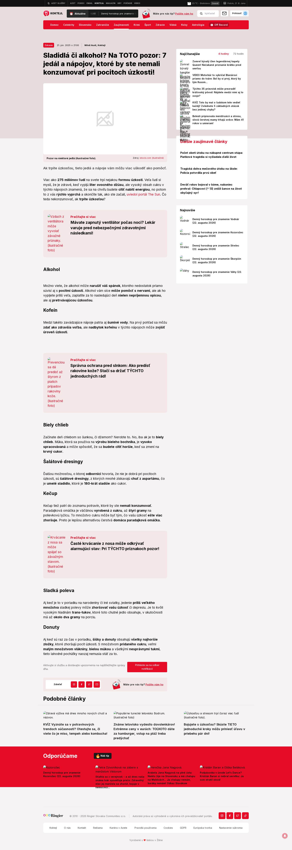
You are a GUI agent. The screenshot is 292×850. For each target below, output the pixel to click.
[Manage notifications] (285, 835)
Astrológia (198, 24)
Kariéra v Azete (118, 827)
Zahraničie (102, 24)
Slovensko (85, 24)
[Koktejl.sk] (53, 14)
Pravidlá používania (145, 827)
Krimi (137, 24)
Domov (54, 24)
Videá (172, 24)
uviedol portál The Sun (143, 194)
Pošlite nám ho (184, 13)
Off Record (221, 24)
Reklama (98, 827)
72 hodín (238, 53)
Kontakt (82, 827)
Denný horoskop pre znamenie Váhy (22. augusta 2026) (115, 13)
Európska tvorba (202, 827)
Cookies (168, 827)
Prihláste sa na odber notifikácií (147, 667)
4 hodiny (223, 53)
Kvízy (184, 24)
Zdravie (160, 24)
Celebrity (68, 24)
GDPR (183, 827)
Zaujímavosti (121, 24)
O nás (67, 827)
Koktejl (53, 827)
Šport (147, 24)
